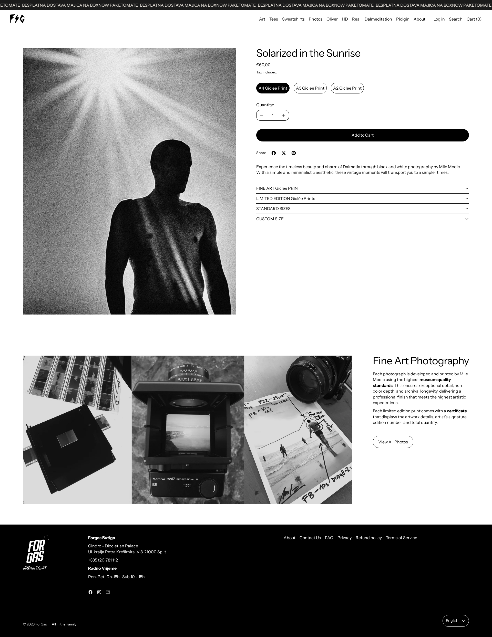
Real (356, 19)
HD (345, 19)
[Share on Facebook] (273, 153)
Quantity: (265, 104)
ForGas (41, 624)
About (419, 19)
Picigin (402, 19)
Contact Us (310, 537)
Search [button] (456, 19)
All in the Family (63, 624)
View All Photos (393, 441)
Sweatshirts (293, 19)
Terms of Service (401, 537)
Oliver (332, 19)
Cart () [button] (474, 19)
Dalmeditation (378, 19)
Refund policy (369, 537)
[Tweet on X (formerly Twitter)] (283, 153)
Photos (315, 19)
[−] (261, 115)
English (452, 620)
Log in (439, 19)
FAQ (329, 537)
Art (262, 19)
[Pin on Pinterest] (293, 153)
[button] (129, 181)
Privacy (344, 537)
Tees (273, 19)
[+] (284, 115)
